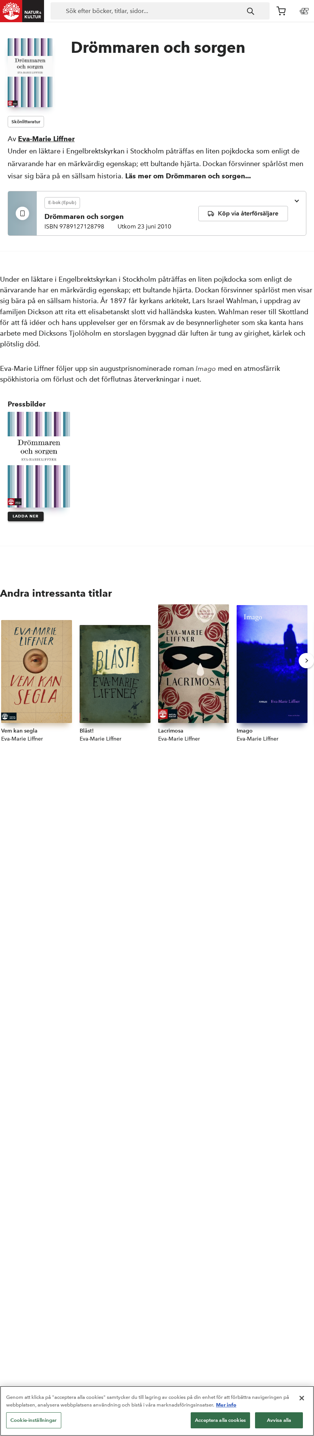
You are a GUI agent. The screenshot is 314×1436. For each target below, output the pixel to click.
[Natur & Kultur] (22, 11)
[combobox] (160, 11)
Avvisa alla (279, 1420)
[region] (157, 1411)
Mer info (226, 1405)
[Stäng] (301, 1398)
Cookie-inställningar (33, 1420)
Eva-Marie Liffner (46, 139)
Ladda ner (26, 516)
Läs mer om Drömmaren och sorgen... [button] (188, 176)
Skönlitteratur (25, 121)
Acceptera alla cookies (220, 1420)
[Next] (306, 660)
